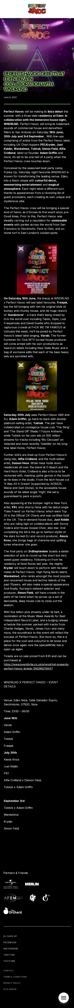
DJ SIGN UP (10, 936)
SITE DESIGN (10, 989)
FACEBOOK (10, 942)
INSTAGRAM (10, 948)
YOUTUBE (9, 961)
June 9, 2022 (10, 97)
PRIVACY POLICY (12, 983)
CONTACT (8, 971)
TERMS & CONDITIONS (15, 977)
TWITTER (9, 954)
